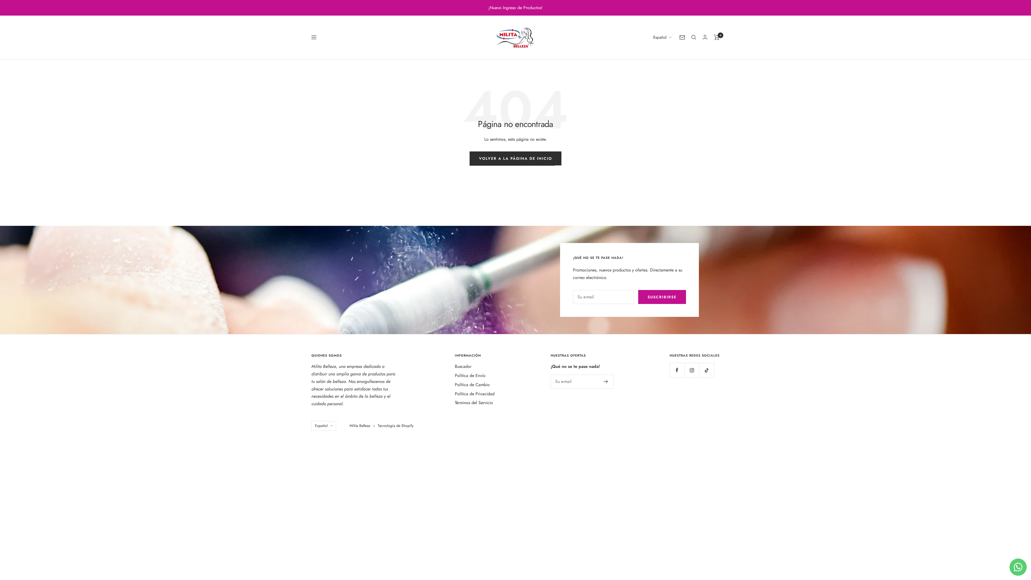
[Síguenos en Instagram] (691, 370)
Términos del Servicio (474, 403)
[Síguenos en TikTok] (706, 370)
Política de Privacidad (475, 394)
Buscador (463, 366)
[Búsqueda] (693, 37)
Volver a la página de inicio (515, 158)
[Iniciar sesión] (705, 37)
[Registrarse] (606, 381)
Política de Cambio (472, 385)
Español (659, 37)
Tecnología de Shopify (395, 425)
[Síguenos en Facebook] (677, 370)
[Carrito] (717, 37)
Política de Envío (470, 375)
